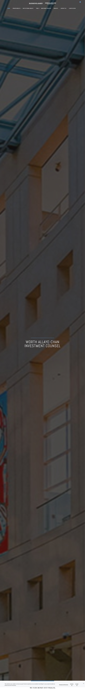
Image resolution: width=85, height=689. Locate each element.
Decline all (71, 684)
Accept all (76, 684)
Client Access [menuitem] (72, 8)
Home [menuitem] (8, 8)
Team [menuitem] (37, 8)
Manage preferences (63, 684)
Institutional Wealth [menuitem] (28, 8)
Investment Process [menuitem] (46, 8)
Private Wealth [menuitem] (16, 8)
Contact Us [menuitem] (63, 8)
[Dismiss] (84, 683)
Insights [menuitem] (56, 8)
